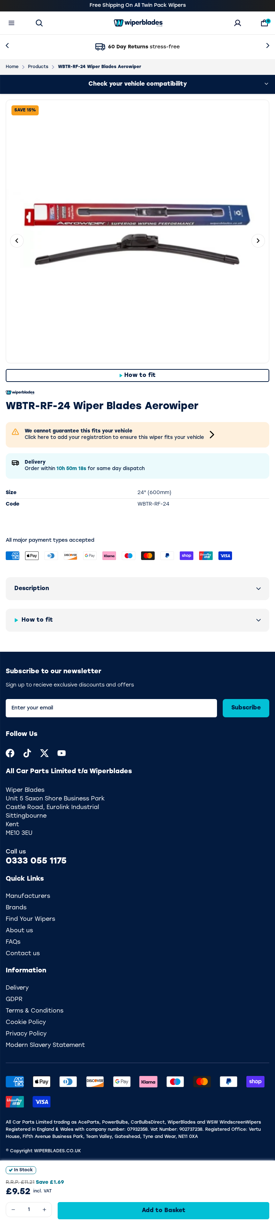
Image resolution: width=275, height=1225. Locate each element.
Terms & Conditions (34, 1011)
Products (38, 67)
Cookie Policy (26, 1022)
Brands (16, 908)
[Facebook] (10, 753)
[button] (137, 589)
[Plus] (44, 1209)
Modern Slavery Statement (45, 1045)
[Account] (237, 23)
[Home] (138, 23)
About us (19, 931)
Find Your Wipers (30, 919)
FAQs (13, 942)
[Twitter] (44, 753)
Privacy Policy (26, 1034)
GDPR (14, 1000)
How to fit (140, 375)
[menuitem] (10, 753)
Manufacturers (28, 896)
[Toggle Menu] (11, 23)
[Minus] (13, 1209)
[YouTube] (61, 753)
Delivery (17, 988)
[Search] (39, 23)
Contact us (23, 954)
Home (12, 67)
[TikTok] (27, 753)
